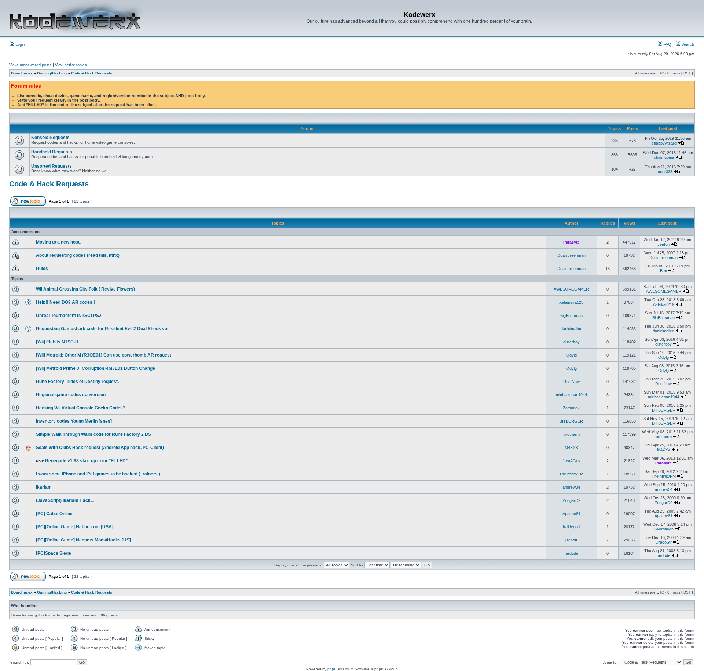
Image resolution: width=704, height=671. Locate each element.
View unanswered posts (30, 65)
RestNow (571, 381)
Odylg (571, 355)
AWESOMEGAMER (571, 289)
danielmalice (571, 329)
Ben (663, 271)
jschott (571, 540)
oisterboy (571, 342)
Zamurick (571, 408)
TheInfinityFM (571, 474)
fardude (571, 553)
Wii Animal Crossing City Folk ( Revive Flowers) (85, 289)
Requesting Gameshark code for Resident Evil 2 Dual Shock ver (102, 328)
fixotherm (571, 434)
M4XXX (571, 447)
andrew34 (571, 487)
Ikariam (44, 487)
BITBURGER (663, 410)
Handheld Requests (51, 151)
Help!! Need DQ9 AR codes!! (65, 302)
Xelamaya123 (571, 302)
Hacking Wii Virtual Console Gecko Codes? (80, 408)
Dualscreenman (571, 255)
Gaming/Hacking (52, 73)
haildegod (571, 527)
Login (19, 44)
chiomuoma (664, 157)
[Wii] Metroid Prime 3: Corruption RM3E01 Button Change (95, 368)
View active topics (71, 65)
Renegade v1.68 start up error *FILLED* (86, 460)
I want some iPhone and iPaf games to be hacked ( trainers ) (98, 474)
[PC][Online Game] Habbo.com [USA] (74, 526)
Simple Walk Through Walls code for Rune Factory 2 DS (93, 434)
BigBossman (571, 315)
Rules (42, 268)
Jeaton (663, 244)
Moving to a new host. (58, 242)
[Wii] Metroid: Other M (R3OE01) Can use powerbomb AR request (103, 355)
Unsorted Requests (51, 166)
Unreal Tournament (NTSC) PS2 (69, 315)
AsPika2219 (663, 304)
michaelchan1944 (571, 395)
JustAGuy (571, 461)
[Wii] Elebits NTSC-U (57, 341)
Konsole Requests (50, 137)
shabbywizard (664, 143)
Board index (22, 73)
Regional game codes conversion (71, 394)
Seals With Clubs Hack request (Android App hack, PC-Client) (100, 447)
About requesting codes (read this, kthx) (78, 255)
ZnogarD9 (571, 500)
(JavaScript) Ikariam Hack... (65, 500)
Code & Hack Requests (91, 73)
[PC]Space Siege (53, 553)
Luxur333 (664, 171)
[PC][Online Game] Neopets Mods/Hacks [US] (83, 540)
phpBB (333, 669)
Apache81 (571, 513)
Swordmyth (663, 529)
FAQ (666, 44)
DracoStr (664, 542)
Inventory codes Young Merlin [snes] (74, 421)
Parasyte (571, 242)
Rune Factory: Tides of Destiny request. (77, 381)
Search (687, 44)
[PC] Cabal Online (54, 513)
